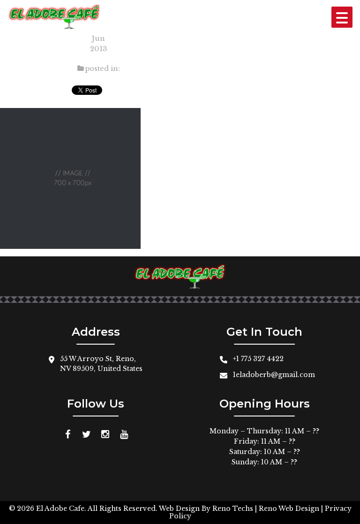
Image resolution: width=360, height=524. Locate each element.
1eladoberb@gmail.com (274, 374)
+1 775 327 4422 (258, 358)
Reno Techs (232, 508)
